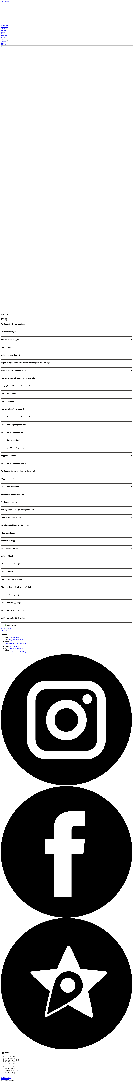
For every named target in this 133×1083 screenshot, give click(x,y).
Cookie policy (5, 630)
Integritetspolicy (6, 628)
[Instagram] (66, 785)
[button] (6, 29)
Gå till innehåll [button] (5, 1)
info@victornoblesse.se (16, 640)
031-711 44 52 (14, 638)
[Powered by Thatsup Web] (8, 1081)
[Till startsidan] (13, 23)
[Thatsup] (66, 1049)
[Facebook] (66, 917)
